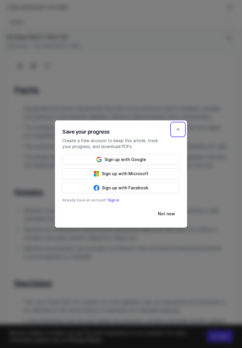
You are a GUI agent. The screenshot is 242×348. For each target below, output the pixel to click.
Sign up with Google (125, 159)
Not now (166, 213)
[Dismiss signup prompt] (177, 129)
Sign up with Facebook (125, 187)
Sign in (113, 200)
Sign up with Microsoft (125, 173)
